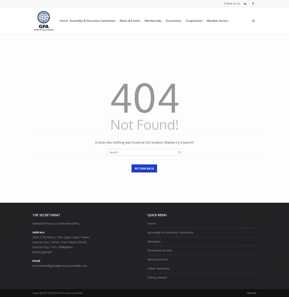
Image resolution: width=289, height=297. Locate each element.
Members (154, 241)
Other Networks (158, 268)
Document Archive (159, 250)
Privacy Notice (157, 277)
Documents (173, 21)
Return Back (144, 168)
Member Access (217, 21)
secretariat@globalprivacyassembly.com (59, 266)
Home (64, 21)
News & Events (130, 21)
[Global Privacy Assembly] (43, 20)
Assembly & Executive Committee (92, 21)
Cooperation (194, 21)
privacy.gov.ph (42, 252)
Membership (153, 21)
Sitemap (252, 293)
